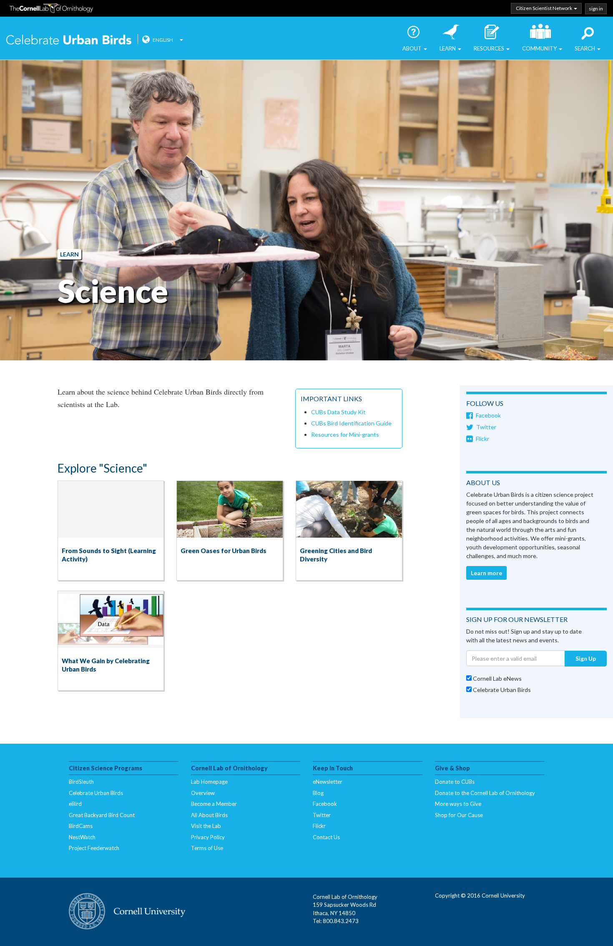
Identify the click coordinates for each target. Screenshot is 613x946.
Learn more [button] (486, 572)
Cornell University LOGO (127, 912)
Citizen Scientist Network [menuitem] (544, 8)
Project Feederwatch (94, 848)
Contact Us (326, 837)
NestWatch (82, 837)
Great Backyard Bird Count (102, 815)
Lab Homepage (209, 781)
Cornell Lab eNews (497, 678)
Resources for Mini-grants (345, 434)
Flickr (482, 438)
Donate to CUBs (455, 781)
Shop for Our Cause (459, 815)
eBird (75, 803)
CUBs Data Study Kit (338, 411)
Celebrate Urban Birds (68, 40)
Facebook (488, 415)
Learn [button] (448, 48)
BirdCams (81, 826)
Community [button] (540, 48)
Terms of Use (207, 848)
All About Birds (209, 815)
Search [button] (585, 48)
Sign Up (585, 658)
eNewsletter (327, 781)
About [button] (412, 48)
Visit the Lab (206, 826)
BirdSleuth (81, 781)
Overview (203, 793)
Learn (69, 254)
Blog (318, 793)
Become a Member (214, 803)
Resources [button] (489, 48)
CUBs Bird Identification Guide (351, 423)
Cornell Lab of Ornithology (51, 9)
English (163, 40)
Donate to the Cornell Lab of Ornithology (485, 793)
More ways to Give (458, 803)
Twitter (486, 426)
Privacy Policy (208, 837)
